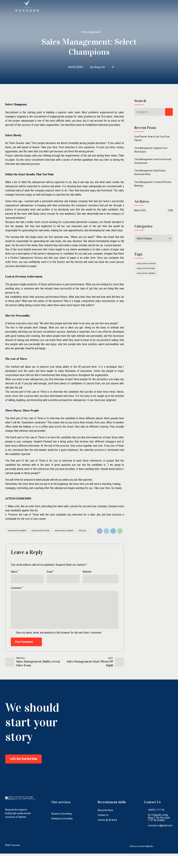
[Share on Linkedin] (113, 531)
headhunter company (16, 531)
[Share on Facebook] (99, 531)
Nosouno (82, 531)
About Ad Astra (105, 810)
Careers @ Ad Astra (107, 820)
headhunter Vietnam (40, 531)
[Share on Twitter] (106, 531)
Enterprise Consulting (61, 818)
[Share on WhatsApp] (120, 531)
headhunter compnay (146, 264)
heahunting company (64, 531)
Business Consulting (61, 813)
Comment (16, 588)
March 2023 (140, 210)
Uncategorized (91, 32)
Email (49, 571)
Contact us (103, 815)
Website (87, 571)
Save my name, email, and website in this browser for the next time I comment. (59, 632)
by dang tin (97, 67)
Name (14, 571)
